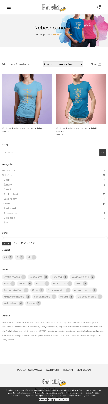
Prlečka (34, 335)
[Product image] (27, 99)
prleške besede (45, 335)
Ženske (8, 184)
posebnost (70, 331)
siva (74, 335)
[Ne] (104, 395)
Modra (64, 296)
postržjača (81, 331)
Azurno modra (82, 290)
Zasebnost (52, 370)
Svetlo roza (59, 283)
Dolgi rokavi (10, 198)
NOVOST (42, 331)
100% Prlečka (18, 322)
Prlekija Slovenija (22, 335)
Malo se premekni (19, 331)
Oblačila (7, 175)
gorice (95, 322)
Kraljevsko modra (14, 296)
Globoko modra (86, 296)
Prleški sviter (59, 335)
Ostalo (6, 203)
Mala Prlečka (96, 326)
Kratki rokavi (11, 194)
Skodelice (9, 217)
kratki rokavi (73, 326)
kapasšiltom (52, 326)
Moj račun (84, 370)
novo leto (33, 331)
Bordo (39, 283)
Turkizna (57, 277)
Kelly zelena (10, 303)
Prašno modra (56, 290)
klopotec (63, 326)
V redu (43, 399)
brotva (76, 322)
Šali (6, 222)
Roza (79, 283)
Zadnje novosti (10, 170)
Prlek (4, 335)
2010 (27, 322)
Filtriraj (6, 243)
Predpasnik (92, 331)
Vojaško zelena (80, 277)
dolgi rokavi (86, 322)
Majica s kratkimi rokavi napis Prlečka (23, 128)
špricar (11, 339)
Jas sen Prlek (8, 326)
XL (29, 257)
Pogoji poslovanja (29, 370)
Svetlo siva (36, 277)
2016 (32, 322)
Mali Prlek (6, 331)
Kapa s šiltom (11, 213)
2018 (37, 322)
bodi (59, 322)
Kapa (43, 326)
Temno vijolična (13, 290)
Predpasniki (10, 208)
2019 (42, 322)
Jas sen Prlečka (22, 326)
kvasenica (84, 326)
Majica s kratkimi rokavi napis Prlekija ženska (77, 130)
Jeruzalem (35, 326)
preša (101, 331)
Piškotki (68, 370)
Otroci (7, 189)
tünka (98, 335)
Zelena (31, 303)
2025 (53, 322)
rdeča (68, 335)
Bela (6, 283)
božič (70, 322)
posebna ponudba (56, 331)
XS (5, 257)
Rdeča (22, 283)
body (64, 322)
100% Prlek (6, 322)
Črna (35, 290)
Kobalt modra (42, 296)
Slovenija (91, 335)
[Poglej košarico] (98, 7)
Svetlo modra (12, 277)
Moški (7, 180)
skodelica (81, 335)
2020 (47, 322)
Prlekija (10, 335)
